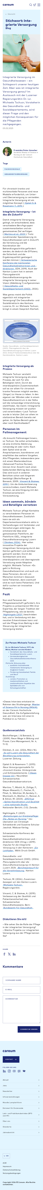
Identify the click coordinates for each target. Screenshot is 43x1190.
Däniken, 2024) (12, 542)
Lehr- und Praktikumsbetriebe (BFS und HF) (17, 1115)
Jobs (5, 1085)
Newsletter (7, 1091)
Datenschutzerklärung (11, 1170)
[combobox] (6, 1156)
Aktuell (6, 1080)
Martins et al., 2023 (14, 234)
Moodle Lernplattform (12, 1102)
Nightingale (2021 (12, 615)
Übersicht (11, 14)
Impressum (7, 1166)
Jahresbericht (8, 1132)
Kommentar (12, 999)
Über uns (6, 1121)
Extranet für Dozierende (13, 1108)
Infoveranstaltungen (11, 1097)
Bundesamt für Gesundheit (17, 908)
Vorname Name (13, 980)
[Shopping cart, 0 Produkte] (35, 4)
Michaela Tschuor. (12, 885)
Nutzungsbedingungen (12, 1173)
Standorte (7, 1127)
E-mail (9, 989)
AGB (5, 1163)
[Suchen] (31, 4)
